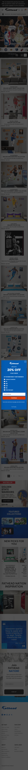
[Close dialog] (25, 362)
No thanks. (14, 406)
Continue (14, 398)
